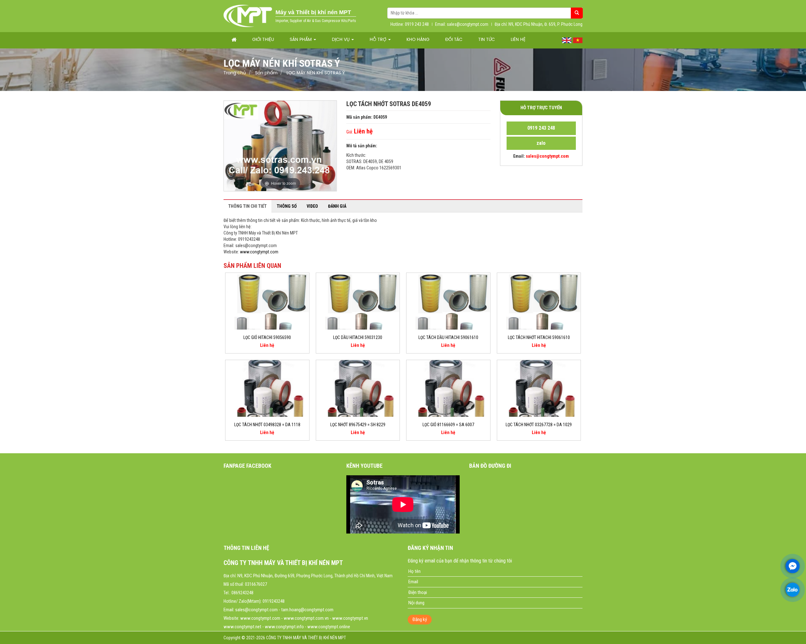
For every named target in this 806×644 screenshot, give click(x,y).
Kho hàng (417, 39)
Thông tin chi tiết (247, 206)
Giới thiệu (263, 39)
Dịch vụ (341, 39)
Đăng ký (419, 619)
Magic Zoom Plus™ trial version (250, 107)
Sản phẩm (301, 39)
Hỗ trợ (379, 39)
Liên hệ (518, 39)
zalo (541, 143)
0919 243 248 (541, 128)
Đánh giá (337, 206)
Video (312, 206)
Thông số (287, 206)
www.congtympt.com (259, 251)
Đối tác (454, 39)
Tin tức (486, 39)
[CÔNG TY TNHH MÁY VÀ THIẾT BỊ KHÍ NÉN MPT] (248, 15)
